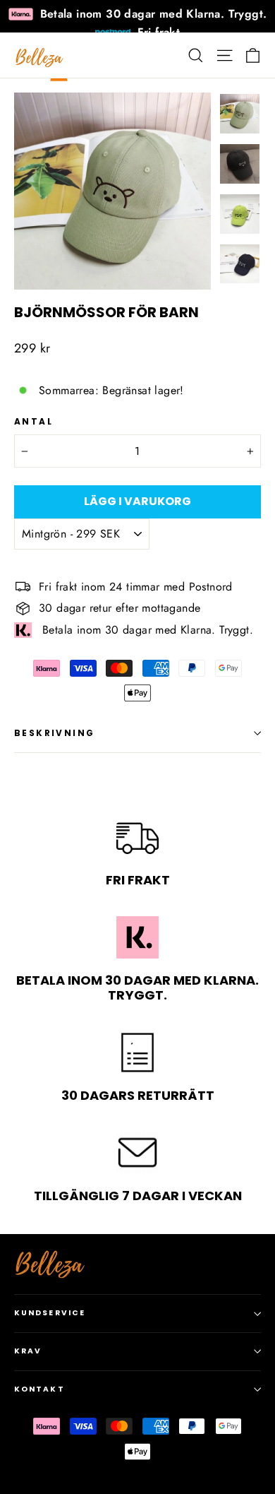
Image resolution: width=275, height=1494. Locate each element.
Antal (33, 422)
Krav (28, 1351)
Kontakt (39, 1389)
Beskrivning (54, 733)
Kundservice (49, 1313)
